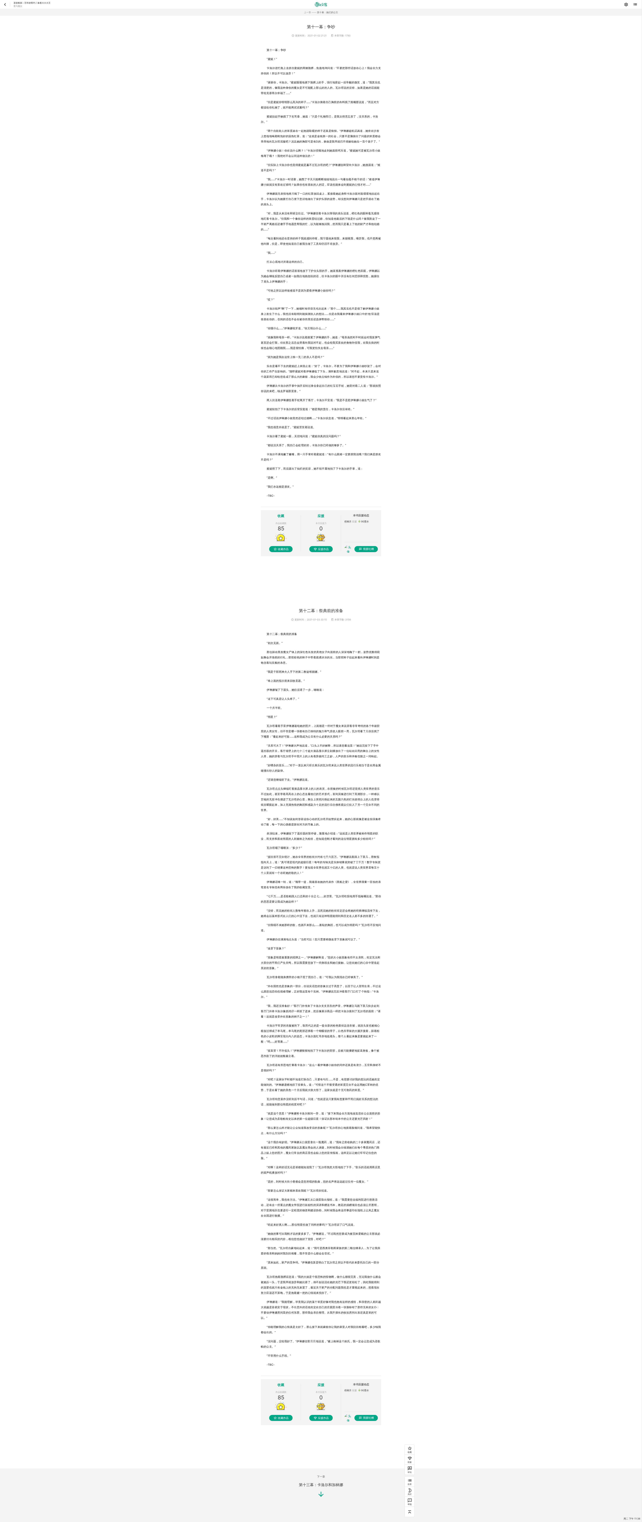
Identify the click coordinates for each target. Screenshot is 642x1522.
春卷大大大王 (43, 3)
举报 (410, 1504)
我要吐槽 (368, 549)
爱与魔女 (18, 6)
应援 (410, 1462)
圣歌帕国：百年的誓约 (24, 3)
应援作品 (323, 549)
